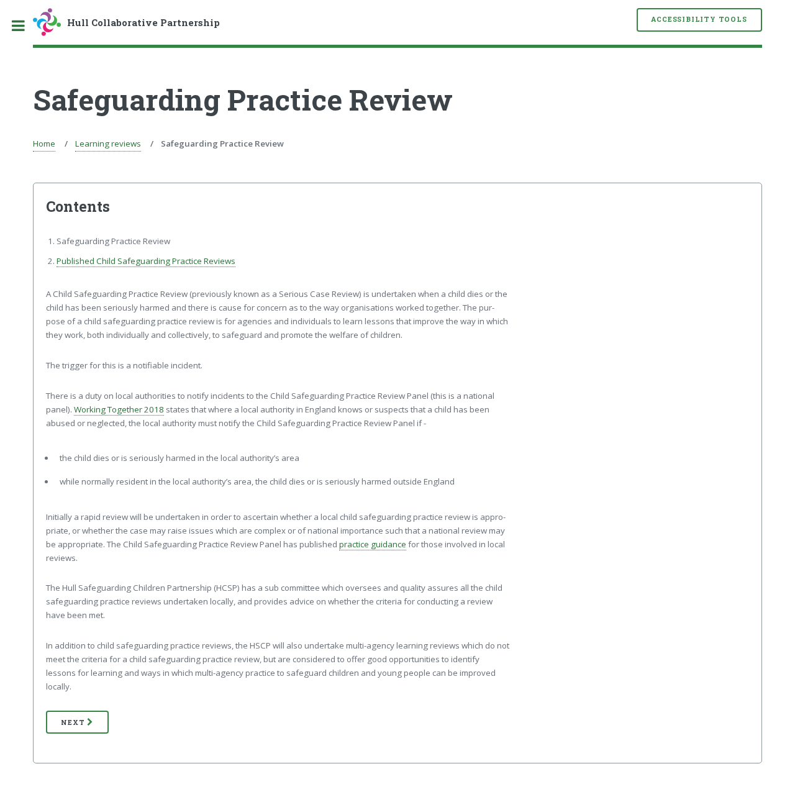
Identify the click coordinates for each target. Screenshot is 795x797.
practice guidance (372, 544)
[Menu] (25, 26)
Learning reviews (108, 143)
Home (44, 143)
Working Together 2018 (119, 409)
